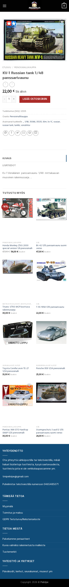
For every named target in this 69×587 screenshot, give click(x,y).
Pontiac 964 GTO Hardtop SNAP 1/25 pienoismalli (15, 432)
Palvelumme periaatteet (16, 539)
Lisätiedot (9, 165)
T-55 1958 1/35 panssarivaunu (50, 307)
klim (45, 122)
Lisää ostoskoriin (35, 99)
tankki (17, 126)
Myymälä (8, 506)
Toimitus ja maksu (13, 513)
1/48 (27, 122)
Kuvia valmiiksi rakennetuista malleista (24, 545)
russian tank (8, 126)
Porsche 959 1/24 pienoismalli (50, 368)
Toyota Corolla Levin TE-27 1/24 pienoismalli (16, 370)
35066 (32, 122)
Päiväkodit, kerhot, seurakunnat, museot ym (27, 571)
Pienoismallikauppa (25, 68)
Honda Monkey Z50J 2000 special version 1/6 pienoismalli (17, 247)
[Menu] (5, 6)
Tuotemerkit (10, 552)
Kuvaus (7, 158)
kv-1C (50, 122)
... (23, 122)
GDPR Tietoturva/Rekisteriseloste (21, 519)
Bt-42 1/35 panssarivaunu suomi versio (51, 247)
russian (57, 122)
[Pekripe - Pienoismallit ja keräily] (34, 6)
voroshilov (25, 126)
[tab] (34, 158)
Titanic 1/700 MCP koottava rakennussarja (16, 309)
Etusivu (7, 68)
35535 (39, 122)
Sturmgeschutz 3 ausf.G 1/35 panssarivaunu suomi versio (49, 432)
